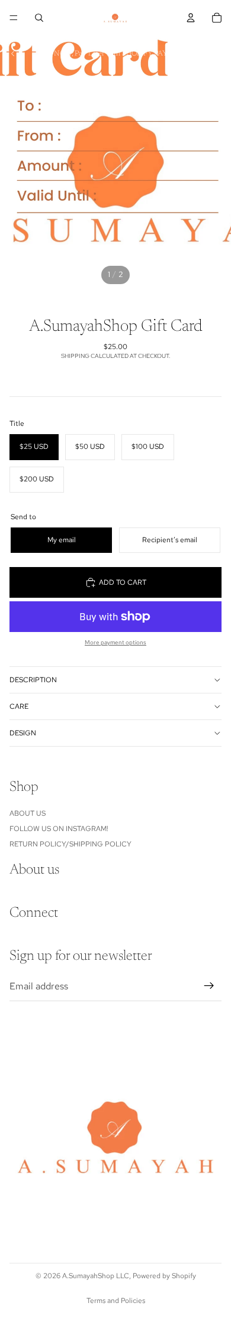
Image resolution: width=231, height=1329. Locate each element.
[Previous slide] (13, 54)
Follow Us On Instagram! (58, 828)
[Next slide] (218, 54)
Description (33, 680)
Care (18, 706)
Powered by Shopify (164, 1276)
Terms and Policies (115, 1300)
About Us (27, 812)
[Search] (39, 18)
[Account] (191, 18)
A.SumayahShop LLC (95, 1276)
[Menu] (13, 17)
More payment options (115, 642)
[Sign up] (209, 985)
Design (22, 733)
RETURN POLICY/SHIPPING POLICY (70, 844)
